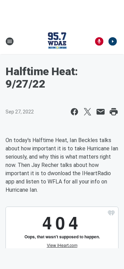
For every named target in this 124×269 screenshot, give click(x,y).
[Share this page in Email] (100, 112)
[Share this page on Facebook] (74, 112)
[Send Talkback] (99, 41)
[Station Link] (57, 41)
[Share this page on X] (87, 112)
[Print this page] (113, 112)
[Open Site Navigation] (10, 41)
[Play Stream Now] (112, 41)
